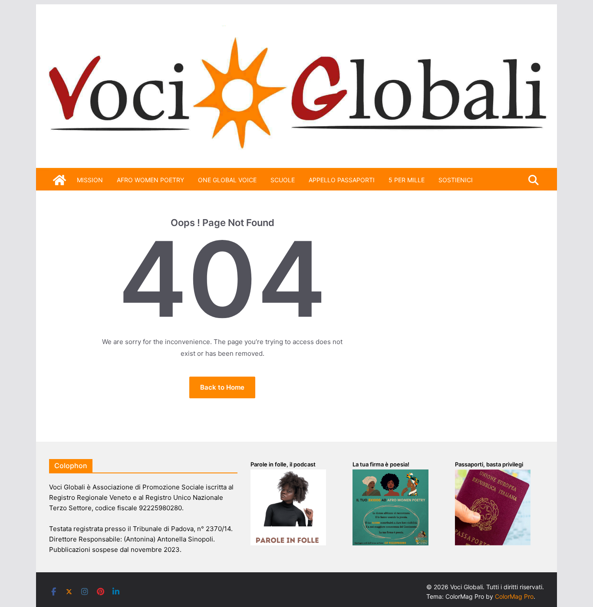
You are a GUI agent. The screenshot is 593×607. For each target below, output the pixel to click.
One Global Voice (227, 180)
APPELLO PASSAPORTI (342, 180)
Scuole (282, 180)
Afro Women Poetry (150, 180)
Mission (90, 180)
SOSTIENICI (455, 180)
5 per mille (407, 180)
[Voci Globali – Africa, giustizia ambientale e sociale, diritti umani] (296, 30)
